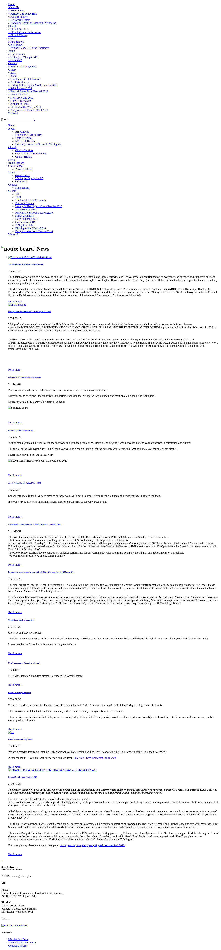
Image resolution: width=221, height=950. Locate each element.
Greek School (15, 44)
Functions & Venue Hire (28, 134)
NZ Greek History (25, 141)
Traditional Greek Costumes (30, 200)
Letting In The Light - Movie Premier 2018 (38, 206)
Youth (11, 50)
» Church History (17, 35)
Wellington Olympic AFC (29, 178)
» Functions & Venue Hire (22, 13)
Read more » (15, 301)
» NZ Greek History (19, 19)
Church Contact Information (30, 153)
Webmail (13, 113)
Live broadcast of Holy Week (20, 739)
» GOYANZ (15, 60)
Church (12, 26)
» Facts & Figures (18, 16)
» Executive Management (22, 66)
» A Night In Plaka (18, 103)
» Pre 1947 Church (18, 82)
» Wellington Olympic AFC (23, 57)
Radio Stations (16, 41)
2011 (18, 193)
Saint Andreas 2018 (26, 209)
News (11, 38)
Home (11, 4)
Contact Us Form (17, 945)
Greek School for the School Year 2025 (24, 483)
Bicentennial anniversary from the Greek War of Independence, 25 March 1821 (41, 572)
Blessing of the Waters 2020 (30, 228)
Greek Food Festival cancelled (20, 620)
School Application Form (22, 942)
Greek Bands (22, 175)
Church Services (24, 150)
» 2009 (12, 75)
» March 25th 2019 (18, 94)
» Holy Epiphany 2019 (20, 97)
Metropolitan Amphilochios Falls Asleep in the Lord (29, 312)
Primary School (23, 169)
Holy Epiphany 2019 (26, 218)
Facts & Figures (23, 137)
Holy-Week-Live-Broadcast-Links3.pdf (94, 757)
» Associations (16, 10)
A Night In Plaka (24, 225)
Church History (23, 156)
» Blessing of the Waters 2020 (24, 106)
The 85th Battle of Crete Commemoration (25, 264)
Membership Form (18, 939)
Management (22, 187)
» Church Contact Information (24, 32)
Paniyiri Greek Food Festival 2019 (34, 212)
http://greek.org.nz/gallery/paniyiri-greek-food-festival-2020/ (92, 845)
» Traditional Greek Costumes (24, 78)
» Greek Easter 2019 (19, 100)
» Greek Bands (16, 54)
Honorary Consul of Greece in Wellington (38, 144)
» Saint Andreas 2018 (20, 88)
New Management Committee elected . (24, 663)
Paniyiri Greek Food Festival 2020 (34, 231)
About (11, 128)
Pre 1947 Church (24, 203)
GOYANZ (21, 181)
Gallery (12, 69)
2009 (18, 197)
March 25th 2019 (24, 215)
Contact (12, 63)
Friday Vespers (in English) (19, 692)
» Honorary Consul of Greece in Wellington (32, 22)
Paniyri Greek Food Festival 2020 (22, 777)
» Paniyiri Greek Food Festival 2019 (28, 91)
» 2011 (12, 72)
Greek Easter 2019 (25, 221)
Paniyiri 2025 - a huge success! (21, 430)
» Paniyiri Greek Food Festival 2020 (28, 110)
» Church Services (18, 29)
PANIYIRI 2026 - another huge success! (24, 377)
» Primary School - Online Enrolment (28, 47)
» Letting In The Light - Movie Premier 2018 (32, 85)
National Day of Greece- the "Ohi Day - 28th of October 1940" (34, 524)
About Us (13, 7)
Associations (22, 131)
